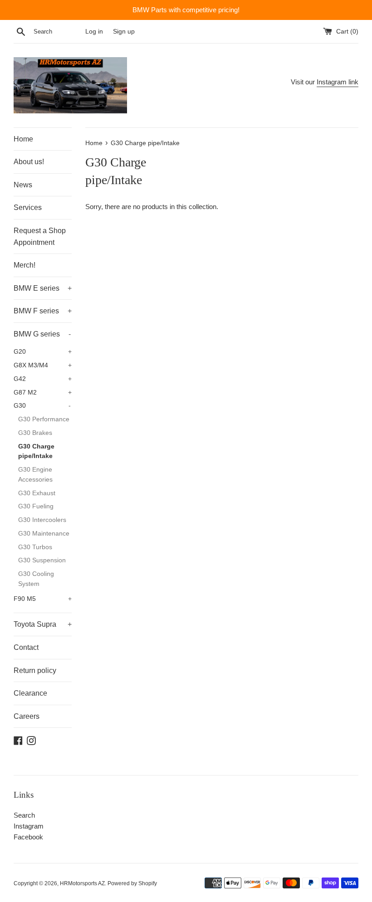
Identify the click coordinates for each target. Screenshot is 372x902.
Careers (26, 716)
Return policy (35, 670)
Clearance (30, 693)
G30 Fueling (36, 506)
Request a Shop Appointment (40, 236)
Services (28, 207)
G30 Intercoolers (42, 520)
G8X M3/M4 (43, 365)
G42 (43, 378)
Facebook (28, 837)
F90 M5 (43, 598)
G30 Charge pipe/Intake (36, 451)
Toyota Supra (43, 624)
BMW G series (42, 334)
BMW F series (43, 311)
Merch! (24, 265)
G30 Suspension (42, 560)
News (23, 185)
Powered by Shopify (132, 883)
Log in (94, 31)
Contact (26, 647)
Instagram (29, 826)
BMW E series (43, 288)
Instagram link (337, 82)
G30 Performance (43, 419)
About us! (29, 162)
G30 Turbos (35, 547)
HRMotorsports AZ (82, 883)
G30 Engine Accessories (35, 474)
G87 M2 (43, 392)
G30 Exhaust (36, 493)
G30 (42, 405)
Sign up (124, 31)
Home (23, 139)
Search (24, 815)
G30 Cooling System (36, 578)
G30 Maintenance (43, 533)
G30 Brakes (35, 432)
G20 (43, 351)
